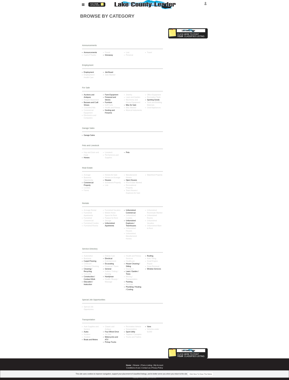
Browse (136, 365)
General (108, 269)
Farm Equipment (111, 95)
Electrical (108, 258)
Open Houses (131, 180)
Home (128, 365)
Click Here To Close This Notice (201, 374)
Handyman (109, 277)
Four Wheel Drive (112, 332)
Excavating (109, 264)
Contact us (146, 368)
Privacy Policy (157, 368)
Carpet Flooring (90, 261)
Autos (86, 332)
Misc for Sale (131, 105)
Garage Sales (89, 135)
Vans (149, 327)
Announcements (90, 52)
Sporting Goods (153, 100)
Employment (89, 72)
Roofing (150, 256)
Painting (129, 282)
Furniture (108, 102)
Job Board (109, 72)
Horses (87, 158)
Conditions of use (133, 368)
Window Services (154, 269)
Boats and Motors (91, 340)
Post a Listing (146, 365)
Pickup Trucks (110, 342)
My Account (158, 365)
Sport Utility (130, 332)
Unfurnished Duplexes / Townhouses (131, 223)
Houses (108, 180)
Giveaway (109, 55)
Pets (127, 152)
